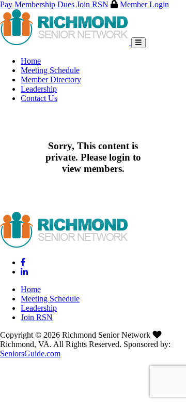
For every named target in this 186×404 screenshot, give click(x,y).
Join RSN (92, 4)
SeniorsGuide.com (30, 353)
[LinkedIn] (24, 271)
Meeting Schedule (50, 70)
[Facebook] (23, 262)
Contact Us (39, 98)
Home (31, 60)
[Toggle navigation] (138, 42)
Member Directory (51, 79)
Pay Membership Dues (37, 4)
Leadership (39, 88)
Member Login (144, 4)
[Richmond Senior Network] (65, 42)
